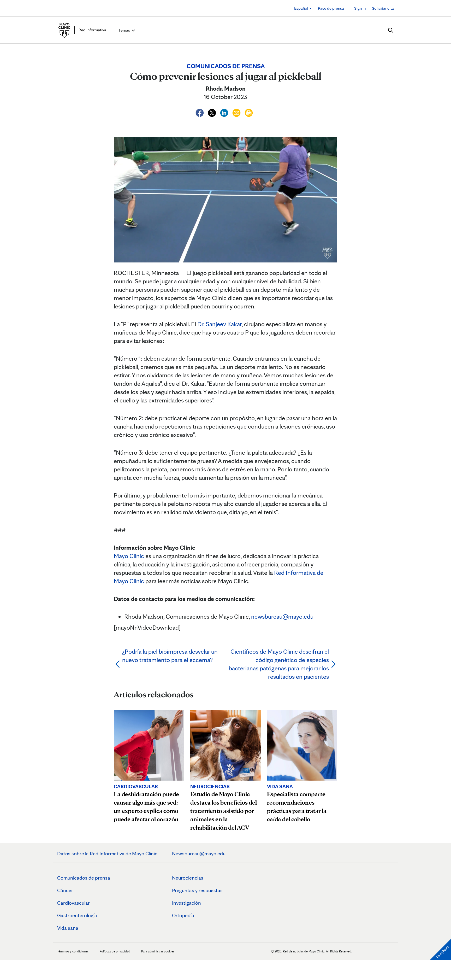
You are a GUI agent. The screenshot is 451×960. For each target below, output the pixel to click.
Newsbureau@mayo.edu (198, 853)
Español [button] (301, 8)
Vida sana (67, 928)
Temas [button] (124, 30)
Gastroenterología (77, 915)
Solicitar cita (383, 8)
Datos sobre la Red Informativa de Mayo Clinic (107, 853)
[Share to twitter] (212, 112)
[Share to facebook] (200, 112)
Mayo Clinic (129, 556)
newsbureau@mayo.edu (282, 616)
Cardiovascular (73, 903)
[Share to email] (237, 112)
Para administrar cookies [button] (157, 951)
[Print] (249, 112)
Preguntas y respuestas (197, 890)
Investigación (186, 903)
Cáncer (65, 890)
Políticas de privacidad (114, 951)
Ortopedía (183, 915)
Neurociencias (187, 878)
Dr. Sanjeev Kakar (219, 324)
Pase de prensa (331, 8)
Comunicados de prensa (83, 878)
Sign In (360, 8)
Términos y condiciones (73, 951)
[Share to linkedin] (225, 112)
